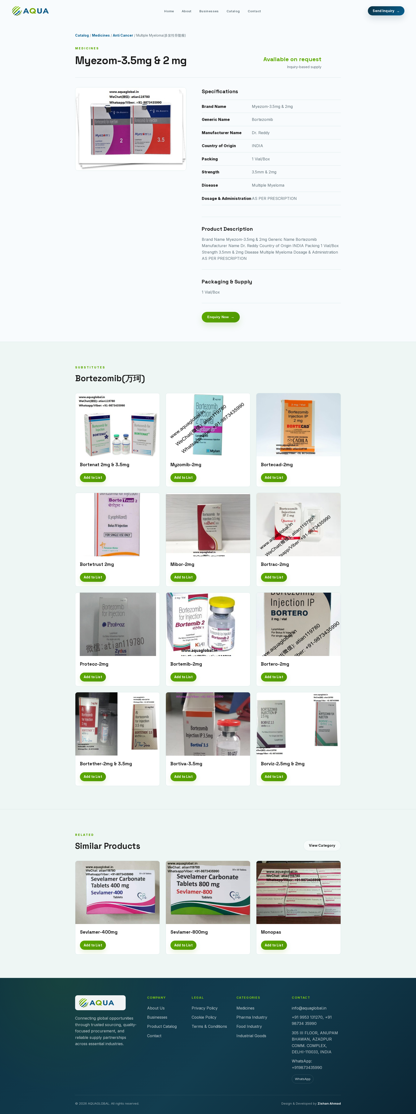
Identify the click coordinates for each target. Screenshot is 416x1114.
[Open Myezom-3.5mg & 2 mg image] (130, 129)
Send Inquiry (383, 11)
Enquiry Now (218, 317)
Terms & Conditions (209, 1026)
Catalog (233, 11)
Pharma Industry (251, 1017)
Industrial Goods (251, 1035)
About (187, 11)
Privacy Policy (205, 1008)
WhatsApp (303, 1079)
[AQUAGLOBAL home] (34, 11)
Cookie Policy (204, 1017)
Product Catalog (162, 1026)
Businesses (209, 11)
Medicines (101, 35)
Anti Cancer (123, 35)
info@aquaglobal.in (309, 1008)
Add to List (93, 477)
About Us (156, 1008)
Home (169, 11)
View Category (322, 845)
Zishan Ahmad (329, 1103)
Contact (254, 11)
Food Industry (249, 1026)
